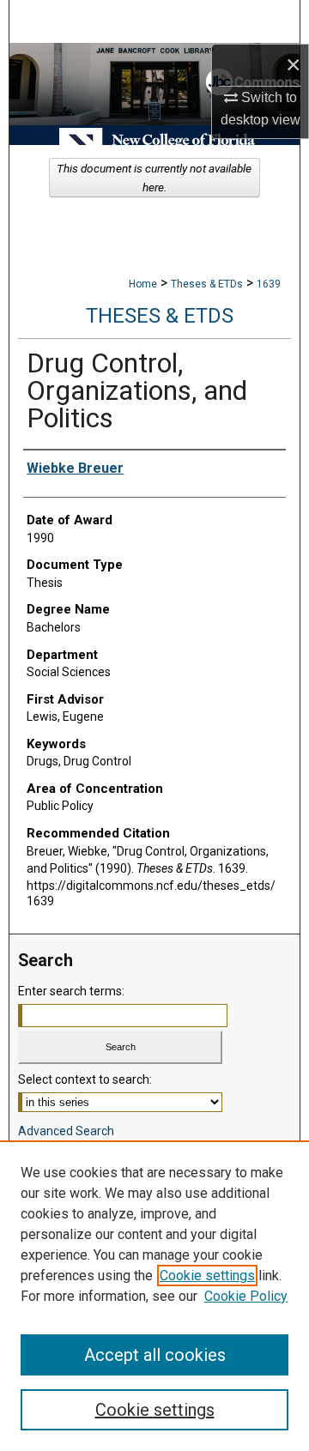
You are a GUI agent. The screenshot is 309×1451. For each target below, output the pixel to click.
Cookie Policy (246, 1296)
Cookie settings (207, 1275)
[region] (154, 1295)
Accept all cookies (155, 1355)
